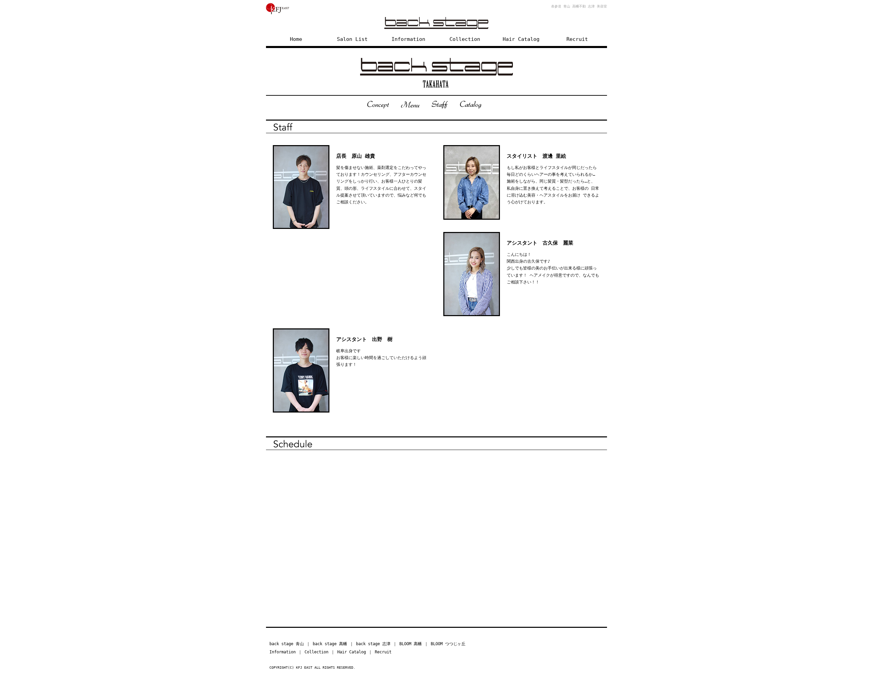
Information (408, 39)
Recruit (577, 39)
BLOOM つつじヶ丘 (448, 643)
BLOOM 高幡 (410, 643)
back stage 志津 (373, 643)
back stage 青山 (286, 643)
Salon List (352, 39)
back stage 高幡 (330, 643)
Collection (464, 39)
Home (296, 39)
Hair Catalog (521, 39)
